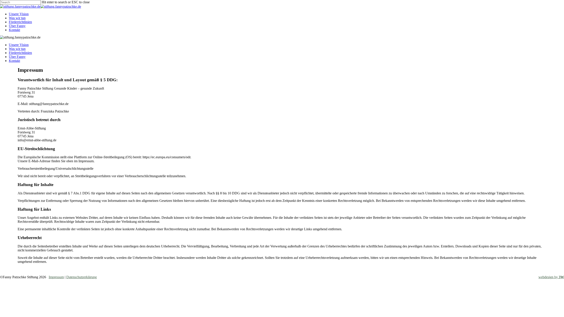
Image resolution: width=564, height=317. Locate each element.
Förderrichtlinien (20, 53)
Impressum (56, 277)
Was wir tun (17, 49)
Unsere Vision (19, 45)
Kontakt (14, 61)
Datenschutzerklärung (81, 277)
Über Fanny (17, 57)
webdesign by (551, 277)
